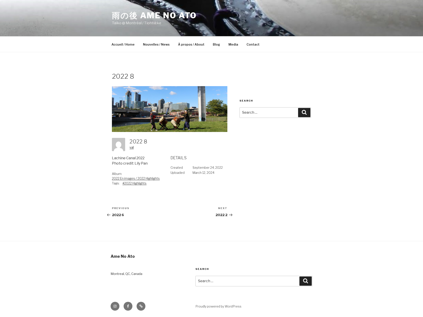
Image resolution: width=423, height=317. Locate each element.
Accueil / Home (123, 44)
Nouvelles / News (156, 44)
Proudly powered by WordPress (218, 306)
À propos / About (191, 44)
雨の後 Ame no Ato (154, 15)
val (132, 147)
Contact (253, 44)
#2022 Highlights (134, 183)
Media (233, 44)
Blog (216, 44)
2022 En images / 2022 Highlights (136, 178)
